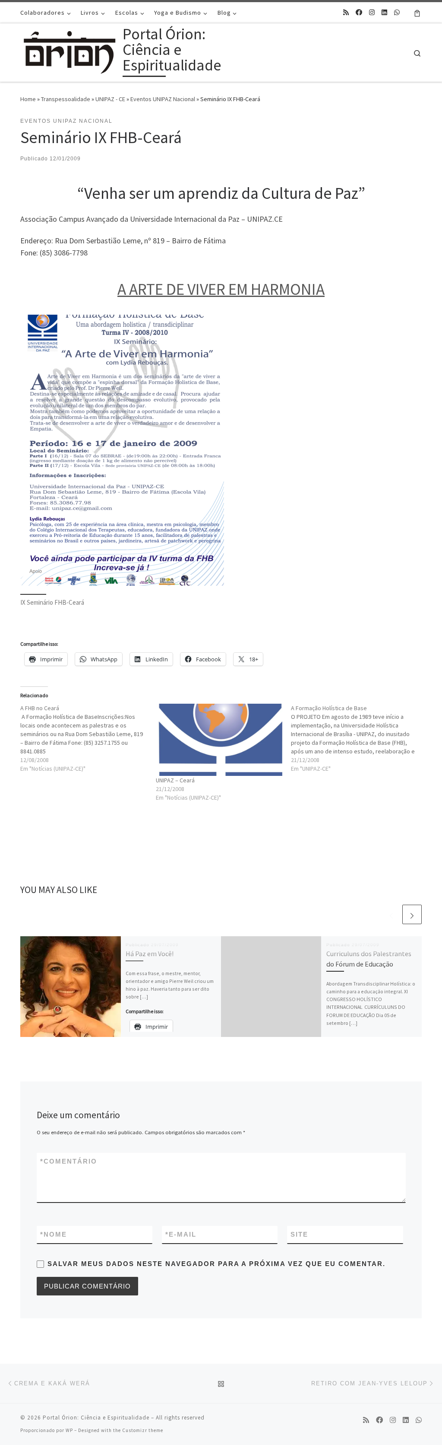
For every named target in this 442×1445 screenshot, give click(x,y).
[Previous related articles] (391, 914)
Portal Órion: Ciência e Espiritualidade (96, 1417)
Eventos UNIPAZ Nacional (162, 99)
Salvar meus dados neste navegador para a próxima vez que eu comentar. (216, 1263)
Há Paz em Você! (150, 953)
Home (28, 99)
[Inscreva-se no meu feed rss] (346, 12)
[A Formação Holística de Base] (358, 738)
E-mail (180, 1234)
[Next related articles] (412, 914)
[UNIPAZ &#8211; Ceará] (219, 740)
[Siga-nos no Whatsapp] (397, 12)
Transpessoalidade (65, 99)
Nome (53, 1234)
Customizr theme (142, 1430)
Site (299, 1234)
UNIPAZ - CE (110, 99)
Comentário (68, 1161)
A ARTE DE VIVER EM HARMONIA (221, 289)
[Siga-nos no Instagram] (372, 12)
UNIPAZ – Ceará (175, 780)
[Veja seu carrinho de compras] (417, 12)
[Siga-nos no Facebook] (359, 12)
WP (69, 1430)
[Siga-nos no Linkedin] (384, 12)
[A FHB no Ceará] (88, 738)
